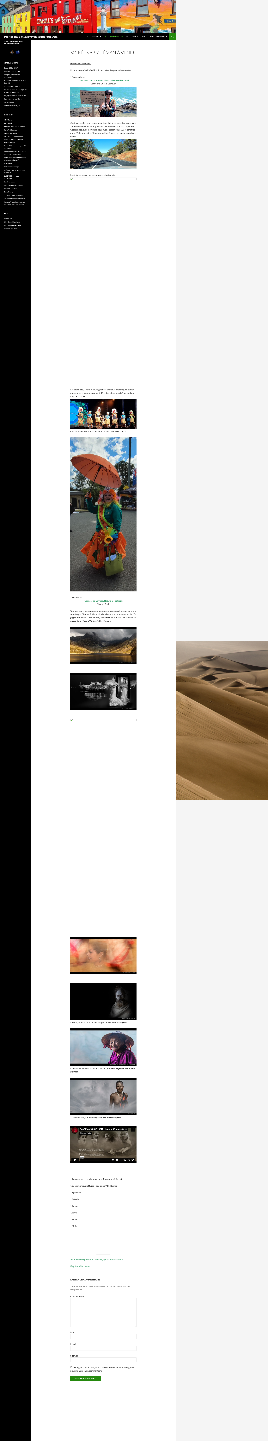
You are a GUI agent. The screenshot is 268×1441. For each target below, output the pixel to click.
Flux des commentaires (12, 225)
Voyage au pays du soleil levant (15, 96)
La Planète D (8, 163)
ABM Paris (8, 120)
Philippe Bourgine (10, 188)
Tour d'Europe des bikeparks (14, 199)
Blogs (144, 37)
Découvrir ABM (93, 37)
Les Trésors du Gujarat (12, 71)
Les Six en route (9, 182)
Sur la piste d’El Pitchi (12, 86)
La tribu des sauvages (11, 167)
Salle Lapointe (132, 37)
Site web (74, 1355)
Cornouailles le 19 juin (12, 106)
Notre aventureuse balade (13, 185)
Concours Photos (157, 37)
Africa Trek (8, 123)
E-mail (73, 1344)
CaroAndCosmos (10, 130)
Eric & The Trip (9, 142)
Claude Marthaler (10, 133)
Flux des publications (12, 222)
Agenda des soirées (113, 37)
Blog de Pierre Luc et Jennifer (14, 126)
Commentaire (77, 1296)
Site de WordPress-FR (12, 229)
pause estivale (9, 102)
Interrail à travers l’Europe (14, 99)
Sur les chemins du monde (13, 195)
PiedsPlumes (8, 192)
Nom (72, 1332)
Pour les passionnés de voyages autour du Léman (31, 36)
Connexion (8, 219)
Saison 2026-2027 (11, 68)
